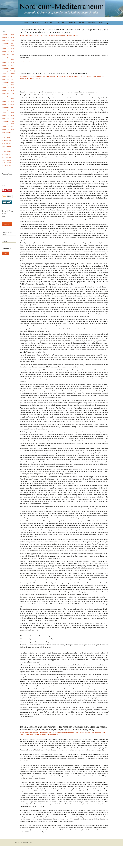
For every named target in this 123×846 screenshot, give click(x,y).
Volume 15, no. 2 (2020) (8, 87)
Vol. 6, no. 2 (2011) (6, 160)
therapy (101, 76)
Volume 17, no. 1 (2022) (8, 68)
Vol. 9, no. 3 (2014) (6, 135)
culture (27, 734)
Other (92, 732)
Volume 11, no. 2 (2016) (8, 118)
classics (22, 734)
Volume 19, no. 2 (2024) (8, 46)
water (26, 78)
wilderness (43, 734)
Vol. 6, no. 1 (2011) (6, 163)
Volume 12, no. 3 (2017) (8, 107)
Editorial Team (60, 23)
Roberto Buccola (35, 78)
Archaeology (44, 732)
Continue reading (27, 62)
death (84, 76)
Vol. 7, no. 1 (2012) (6, 157)
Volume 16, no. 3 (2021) (8, 76)
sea (98, 76)
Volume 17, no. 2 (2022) (8, 65)
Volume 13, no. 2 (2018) (8, 99)
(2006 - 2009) (5, 177)
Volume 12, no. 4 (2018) (8, 104)
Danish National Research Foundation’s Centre (67, 732)
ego (57, 35)
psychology (61, 35)
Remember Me (7, 248)
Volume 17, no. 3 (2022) (8, 62)
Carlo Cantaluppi (53, 734)
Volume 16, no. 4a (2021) (8, 73)
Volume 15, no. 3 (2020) (8, 85)
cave (81, 76)
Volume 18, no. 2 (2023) (8, 51)
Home (26, 23)
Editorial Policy (36, 23)
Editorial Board (48, 23)
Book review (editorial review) (30, 35)
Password (4, 241)
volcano (22, 78)
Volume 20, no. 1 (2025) (8, 43)
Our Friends (91, 23)
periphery (36, 734)
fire (91, 76)
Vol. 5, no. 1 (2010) (6, 165)
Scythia (97, 732)
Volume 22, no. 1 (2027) (8, 34)
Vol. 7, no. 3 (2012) (6, 152)
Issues (101, 23)
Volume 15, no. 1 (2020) (8, 90)
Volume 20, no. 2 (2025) (8, 40)
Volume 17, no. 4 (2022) (8, 60)
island (94, 76)
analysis (53, 35)
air (67, 76)
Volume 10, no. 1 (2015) (8, 129)
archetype (76, 76)
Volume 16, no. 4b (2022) (8, 71)
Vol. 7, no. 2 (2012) (6, 154)
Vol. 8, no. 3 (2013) (6, 143)
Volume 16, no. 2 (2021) (8, 79)
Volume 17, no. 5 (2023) (8, 57)
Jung (42, 35)
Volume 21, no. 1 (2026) (8, 37)
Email (3, 216)
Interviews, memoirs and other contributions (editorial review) (38, 76)
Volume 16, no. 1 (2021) (8, 82)
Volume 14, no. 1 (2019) (8, 96)
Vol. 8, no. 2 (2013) (6, 146)
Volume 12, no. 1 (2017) (8, 113)
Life (62, 76)
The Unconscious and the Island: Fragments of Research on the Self (53, 73)
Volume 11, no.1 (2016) (8, 121)
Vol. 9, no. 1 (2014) (6, 140)
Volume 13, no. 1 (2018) (8, 101)
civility (103, 732)
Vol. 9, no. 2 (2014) (6, 138)
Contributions (71, 23)
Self (45, 35)
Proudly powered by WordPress (23, 842)
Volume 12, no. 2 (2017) (8, 110)
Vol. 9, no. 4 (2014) (6, 132)
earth (88, 76)
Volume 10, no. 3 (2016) (8, 124)
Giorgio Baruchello (73, 35)
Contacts (82, 23)
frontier (31, 734)
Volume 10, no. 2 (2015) (8, 126)
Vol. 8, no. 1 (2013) (6, 149)
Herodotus (87, 732)
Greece (82, 732)
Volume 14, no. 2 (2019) (8, 93)
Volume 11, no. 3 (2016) (8, 115)
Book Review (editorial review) (30, 732)
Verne (48, 35)
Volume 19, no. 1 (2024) (8, 48)
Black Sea (51, 732)
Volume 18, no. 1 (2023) (8, 54)
